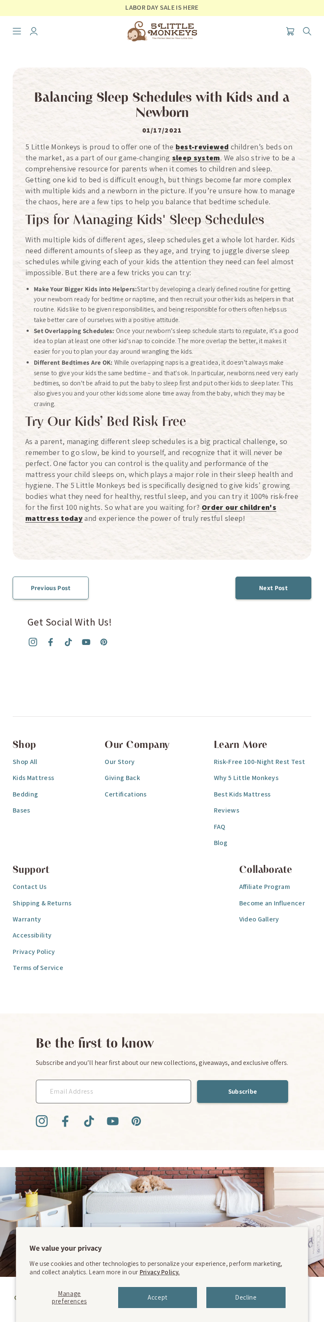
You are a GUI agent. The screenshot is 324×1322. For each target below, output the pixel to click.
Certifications (125, 794)
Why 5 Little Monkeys (246, 777)
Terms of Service (38, 967)
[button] (17, 31)
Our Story (120, 761)
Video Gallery (259, 919)
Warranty (27, 919)
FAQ (220, 826)
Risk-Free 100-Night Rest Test (259, 761)
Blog (220, 842)
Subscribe (242, 1091)
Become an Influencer (272, 903)
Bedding (25, 794)
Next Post (273, 588)
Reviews (226, 810)
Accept (157, 1297)
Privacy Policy (34, 951)
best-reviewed (202, 147)
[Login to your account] (34, 31)
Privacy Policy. (160, 1272)
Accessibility (32, 935)
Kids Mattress (33, 777)
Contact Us (29, 886)
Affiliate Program (264, 886)
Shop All (25, 761)
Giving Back (122, 777)
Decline (245, 1297)
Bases (21, 810)
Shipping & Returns (42, 903)
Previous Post (51, 588)
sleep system (196, 158)
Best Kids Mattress (242, 794)
